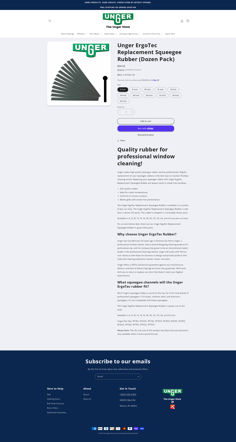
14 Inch (173, 89)
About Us (87, 399)
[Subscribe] (138, 377)
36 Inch (175, 95)
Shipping (120, 70)
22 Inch (162, 95)
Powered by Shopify (132, 433)
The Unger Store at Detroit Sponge (114, 433)
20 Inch (149, 95)
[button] (50, 21)
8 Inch (135, 89)
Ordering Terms (53, 399)
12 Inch (160, 89)
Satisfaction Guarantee (56, 412)
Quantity (120, 107)
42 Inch (123, 101)
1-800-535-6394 (128, 394)
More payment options (146, 135)
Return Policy (52, 408)
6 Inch (122, 89)
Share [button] (122, 140)
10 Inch (147, 89)
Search (86, 394)
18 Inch (136, 95)
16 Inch (123, 95)
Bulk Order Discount (55, 403)
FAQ (49, 394)
